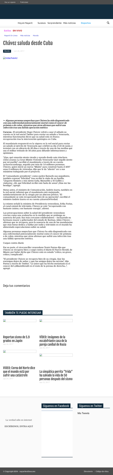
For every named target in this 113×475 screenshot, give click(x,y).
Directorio (88, 471)
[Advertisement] (38, 299)
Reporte (13, 23)
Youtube (109, 5)
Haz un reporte (10, 2)
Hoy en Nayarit (25, 22)
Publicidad (24, 2)
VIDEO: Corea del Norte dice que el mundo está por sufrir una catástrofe (19, 371)
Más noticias (69, 22)
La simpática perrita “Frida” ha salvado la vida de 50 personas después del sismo (56, 375)
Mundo (36, 35)
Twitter (104, 5)
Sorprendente (55, 22)
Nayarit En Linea (10, 35)
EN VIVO (17, 30)
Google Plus (95, 5)
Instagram (100, 5)
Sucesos (42, 22)
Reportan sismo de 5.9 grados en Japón (16, 339)
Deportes (86, 22)
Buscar (108, 23)
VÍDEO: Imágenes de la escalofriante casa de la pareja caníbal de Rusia (53, 340)
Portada (6, 23)
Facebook (91, 5)
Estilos (7, 30)
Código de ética (102, 471)
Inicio (21, 11)
